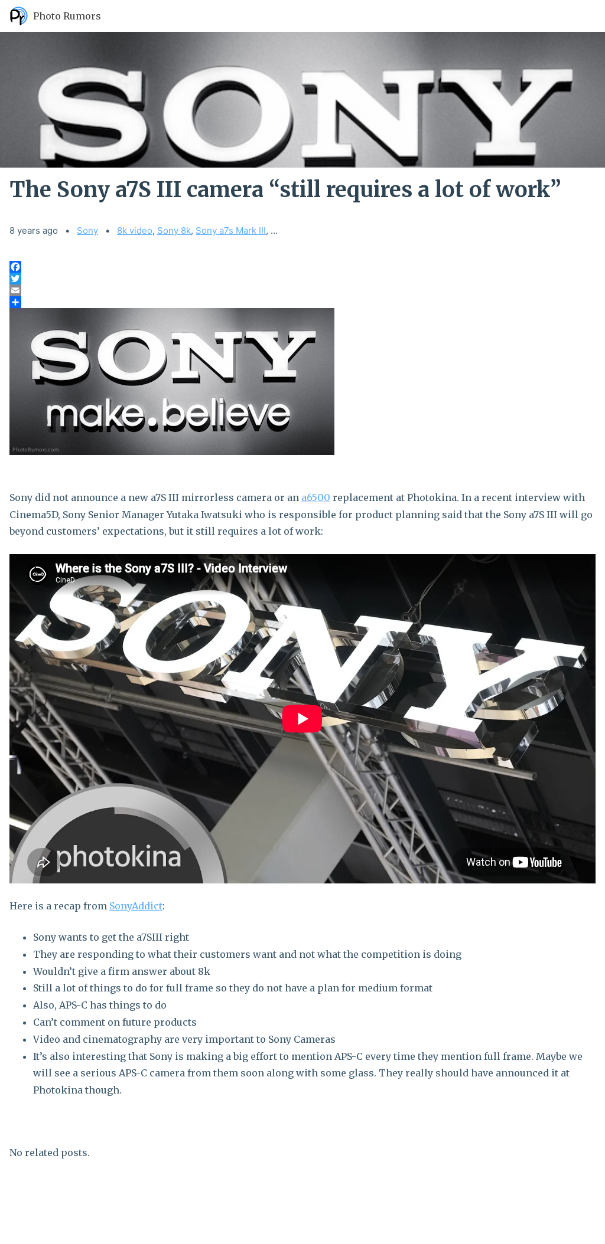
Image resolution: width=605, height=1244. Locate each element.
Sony (87, 230)
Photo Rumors (67, 16)
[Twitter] (302, 278)
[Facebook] (302, 267)
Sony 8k (174, 230)
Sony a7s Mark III (231, 230)
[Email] (302, 290)
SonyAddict (135, 906)
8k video (134, 230)
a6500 (315, 497)
